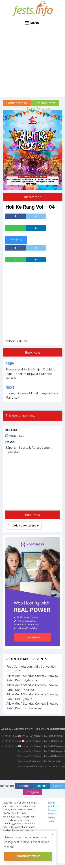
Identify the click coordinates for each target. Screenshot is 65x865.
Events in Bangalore (25, 736)
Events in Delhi (25, 756)
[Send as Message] (15, 228)
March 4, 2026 (16, 435)
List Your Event (45, 103)
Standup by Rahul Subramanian (42, 746)
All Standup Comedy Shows (42, 766)
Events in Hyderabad (25, 746)
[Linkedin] (36, 228)
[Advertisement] (32, 62)
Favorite (15, 240)
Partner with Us (17, 103)
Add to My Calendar (26, 525)
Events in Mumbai (25, 761)
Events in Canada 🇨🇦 (9, 741)
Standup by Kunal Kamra (42, 736)
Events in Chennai (25, 741)
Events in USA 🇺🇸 (9, 736)
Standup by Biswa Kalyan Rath (42, 751)
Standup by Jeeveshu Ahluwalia (42, 756)
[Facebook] (15, 216)
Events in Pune (25, 751)
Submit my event (28, 856)
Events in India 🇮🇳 (9, 746)
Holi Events (21, 341)
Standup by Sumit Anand (42, 741)
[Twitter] (36, 216)
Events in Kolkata (25, 766)
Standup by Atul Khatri (42, 761)
